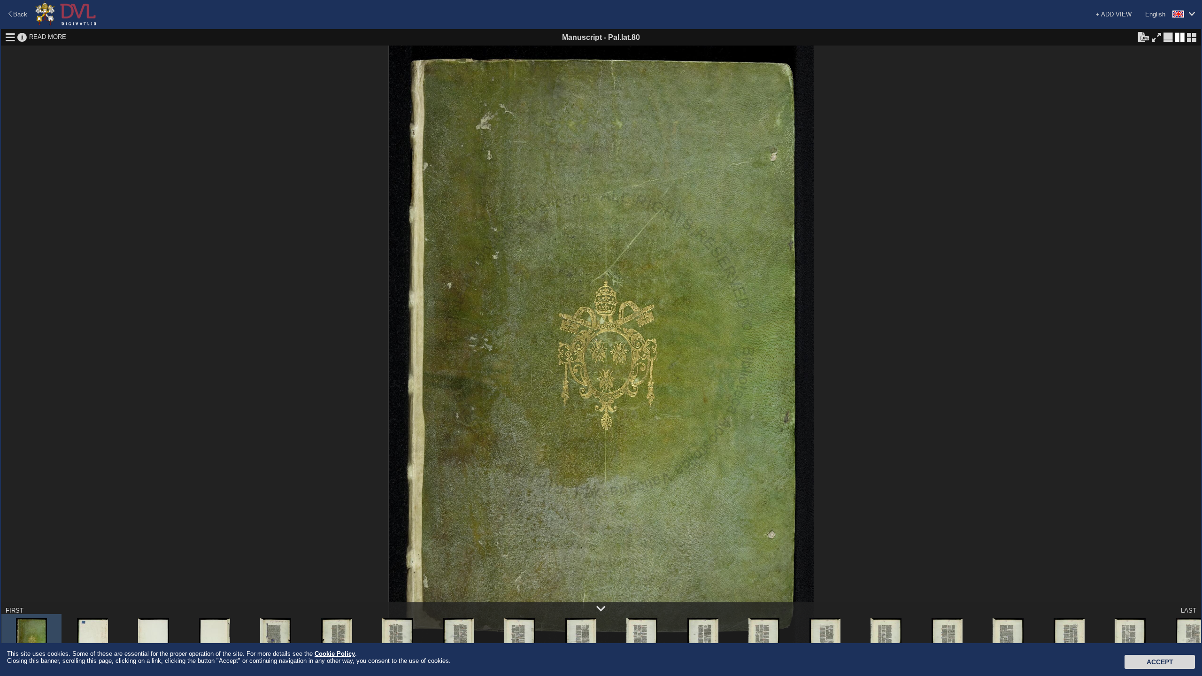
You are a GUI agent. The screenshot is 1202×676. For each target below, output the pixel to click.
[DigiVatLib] (65, 23)
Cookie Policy (335, 653)
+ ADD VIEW (1114, 14)
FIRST (14, 610)
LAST (1188, 610)
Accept (1160, 662)
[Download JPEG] (1143, 37)
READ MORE (47, 36)
